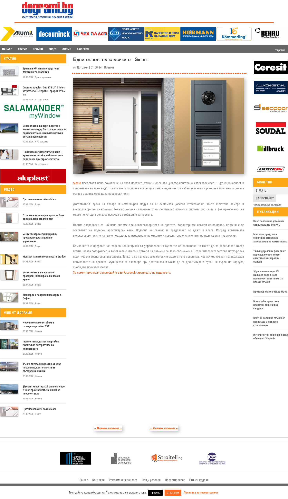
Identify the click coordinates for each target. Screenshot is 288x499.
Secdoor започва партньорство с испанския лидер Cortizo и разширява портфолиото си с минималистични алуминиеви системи (44, 131)
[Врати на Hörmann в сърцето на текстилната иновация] (9, 71)
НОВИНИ (38, 49)
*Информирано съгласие (267, 204)
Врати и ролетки (43, 77)
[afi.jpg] (121, 463)
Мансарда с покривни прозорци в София (42, 296)
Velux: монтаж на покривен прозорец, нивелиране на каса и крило (41, 276)
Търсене (280, 50)
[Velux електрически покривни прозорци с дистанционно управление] (9, 236)
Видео (38, 204)
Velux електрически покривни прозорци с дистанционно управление (40, 237)
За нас (84, 480)
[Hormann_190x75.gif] (198, 39)
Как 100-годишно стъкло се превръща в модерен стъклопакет (269, 321)
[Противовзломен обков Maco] (9, 202)
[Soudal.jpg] (271, 134)
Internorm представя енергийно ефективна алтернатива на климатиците (41, 345)
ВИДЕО (52, 49)
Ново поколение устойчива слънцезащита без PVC (38, 324)
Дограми (82, 67)
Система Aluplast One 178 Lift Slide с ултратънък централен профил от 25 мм (44, 91)
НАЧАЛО (7, 49)
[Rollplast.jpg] (162, 39)
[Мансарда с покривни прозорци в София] (9, 297)
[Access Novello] (270, 154)
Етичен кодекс (198, 480)
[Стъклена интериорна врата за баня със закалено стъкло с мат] (9, 218)
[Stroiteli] (166, 463)
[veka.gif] (126, 39)
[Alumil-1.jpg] (18, 39)
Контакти (98, 480)
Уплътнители (41, 164)
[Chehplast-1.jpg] (90, 39)
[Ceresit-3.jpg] (271, 73)
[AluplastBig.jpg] (33, 182)
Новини (38, 331)
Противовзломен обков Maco (39, 199)
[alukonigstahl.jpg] (271, 93)
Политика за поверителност (201, 492)
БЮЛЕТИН (83, 49)
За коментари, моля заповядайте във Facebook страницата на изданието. (122, 272)
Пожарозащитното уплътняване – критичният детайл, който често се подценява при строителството (43, 155)
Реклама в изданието (123, 480)
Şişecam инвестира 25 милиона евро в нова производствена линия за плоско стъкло (44, 390)
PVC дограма (41, 141)
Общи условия (151, 480)
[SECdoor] (271, 113)
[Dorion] (270, 175)
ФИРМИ (66, 49)
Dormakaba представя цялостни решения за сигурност (266, 305)
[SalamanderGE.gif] (33, 118)
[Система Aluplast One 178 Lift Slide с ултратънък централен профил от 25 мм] (9, 90)
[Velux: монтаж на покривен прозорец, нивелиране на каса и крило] (9, 275)
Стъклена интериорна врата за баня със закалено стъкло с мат (43, 217)
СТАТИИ (22, 49)
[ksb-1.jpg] (212, 463)
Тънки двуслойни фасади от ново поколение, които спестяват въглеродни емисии (42, 367)
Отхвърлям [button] (173, 492)
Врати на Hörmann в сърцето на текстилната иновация (41, 70)
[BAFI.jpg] (75, 463)
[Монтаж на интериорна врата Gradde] (9, 259)
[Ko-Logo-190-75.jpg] (234, 39)
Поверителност (175, 480)
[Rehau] (270, 39)
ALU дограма (41, 99)
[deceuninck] (54, 39)
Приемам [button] (155, 492)
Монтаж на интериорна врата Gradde (44, 256)
